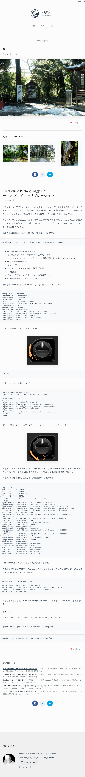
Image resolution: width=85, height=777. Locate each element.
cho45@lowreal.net (48, 754)
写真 (42, 26)
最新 (33, 26)
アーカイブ (23, 767)
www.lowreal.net (31, 754)
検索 (29, 767)
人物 (52, 26)
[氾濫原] (42, 13)
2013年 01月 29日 (42, 41)
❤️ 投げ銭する (75, 123)
